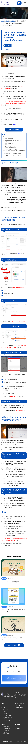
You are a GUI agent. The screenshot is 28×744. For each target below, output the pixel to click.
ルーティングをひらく (10, 144)
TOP (2, 21)
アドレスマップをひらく (10, 146)
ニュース (18, 706)
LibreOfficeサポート (7, 717)
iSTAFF (4, 711)
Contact (17, 729)
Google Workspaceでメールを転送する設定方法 (14, 140)
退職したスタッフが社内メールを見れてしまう (14, 155)
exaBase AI (5, 719)
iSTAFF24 (5, 713)
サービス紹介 (6, 730)
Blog (2, 725)
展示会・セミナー (20, 707)
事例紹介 (13, 21)
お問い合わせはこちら (14, 129)
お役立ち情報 (6, 726)
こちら (14, 124)
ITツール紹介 (6, 734)
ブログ (7, 21)
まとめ (5, 156)
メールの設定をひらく (10, 143)
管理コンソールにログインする (11, 141)
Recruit (17, 725)
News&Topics (19, 704)
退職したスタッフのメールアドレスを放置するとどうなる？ (14, 151)
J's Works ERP (6, 720)
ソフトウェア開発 (7, 715)
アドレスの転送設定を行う (11, 147)
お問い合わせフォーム (13, 678)
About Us (4, 704)
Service (3, 708)
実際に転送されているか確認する (12, 149)
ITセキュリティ (6, 710)
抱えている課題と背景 (8, 138)
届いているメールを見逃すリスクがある (13, 153)
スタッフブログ (6, 728)
